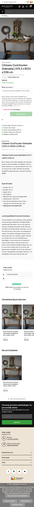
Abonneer (17, 422)
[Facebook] (8, 471)
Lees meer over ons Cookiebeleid (17, 495)
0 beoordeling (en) (13, 77)
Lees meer (16, 105)
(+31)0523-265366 (12, 274)
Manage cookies (17, 504)
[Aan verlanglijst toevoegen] (2, 119)
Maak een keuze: (8, 87)
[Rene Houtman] (7, 6)
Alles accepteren (10, 501)
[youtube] (24, 471)
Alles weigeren (25, 501)
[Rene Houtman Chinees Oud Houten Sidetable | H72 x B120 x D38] (12, 317)
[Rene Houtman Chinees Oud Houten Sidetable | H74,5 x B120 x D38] (12, 367)
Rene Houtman (6, 62)
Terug (5, 15)
